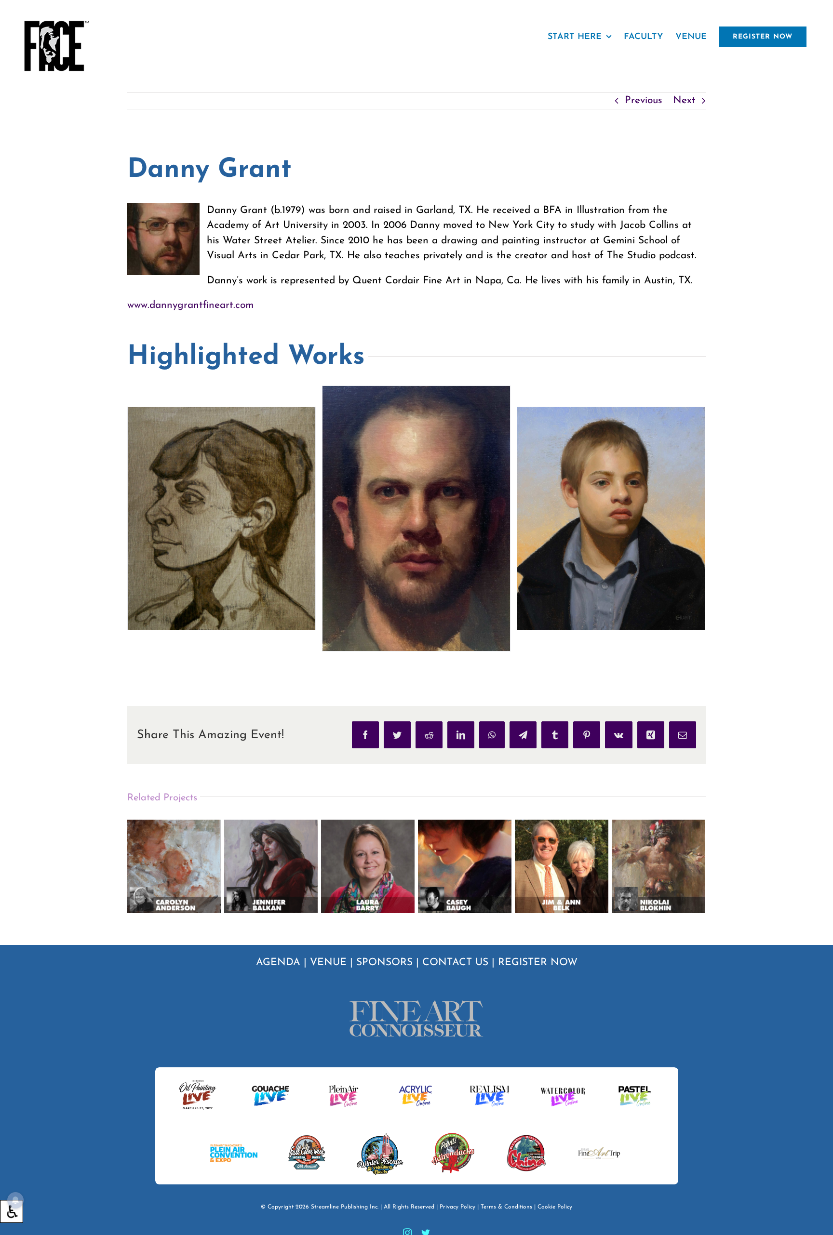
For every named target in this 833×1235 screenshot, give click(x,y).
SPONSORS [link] (384, 962)
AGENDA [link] (278, 962)
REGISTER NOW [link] (538, 962)
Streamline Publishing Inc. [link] (344, 1207)
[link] (11, 1211)
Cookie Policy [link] (554, 1207)
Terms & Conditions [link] (506, 1207)
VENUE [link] (328, 962)
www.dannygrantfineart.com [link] (190, 305)
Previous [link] (643, 100)
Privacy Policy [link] (457, 1207)
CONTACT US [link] (455, 962)
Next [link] (684, 100)
